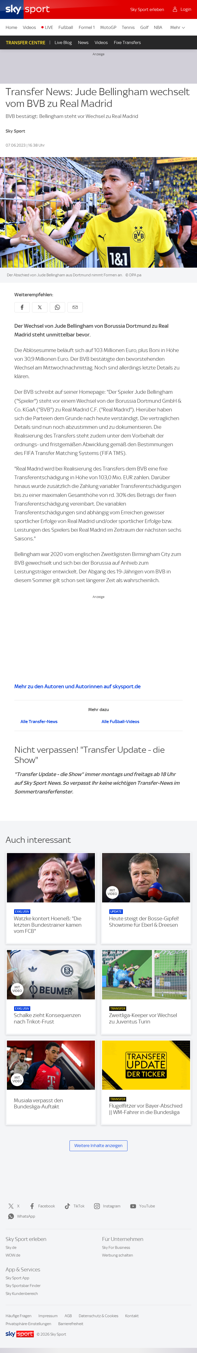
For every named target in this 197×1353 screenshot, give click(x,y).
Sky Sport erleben (147, 9)
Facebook (46, 1206)
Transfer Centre (25, 42)
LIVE (49, 27)
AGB (68, 1316)
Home (11, 27)
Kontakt (132, 1316)
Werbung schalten (117, 1255)
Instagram (112, 1206)
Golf (144, 27)
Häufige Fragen (19, 1316)
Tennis (128, 27)
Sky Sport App (17, 1278)
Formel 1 (87, 27)
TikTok (79, 1206)
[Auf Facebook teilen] (22, 307)
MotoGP (108, 27)
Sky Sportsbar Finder (23, 1285)
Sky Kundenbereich (22, 1293)
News (83, 42)
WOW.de (13, 1255)
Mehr (175, 27)
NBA (158, 27)
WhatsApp (26, 1216)
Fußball (65, 27)
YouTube (147, 1206)
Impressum (48, 1316)
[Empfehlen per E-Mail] (75, 307)
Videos (29, 27)
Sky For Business (116, 1247)
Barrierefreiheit (70, 1324)
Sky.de (11, 1247)
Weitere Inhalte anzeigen (98, 1145)
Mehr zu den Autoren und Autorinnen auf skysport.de (77, 686)
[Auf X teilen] (39, 307)
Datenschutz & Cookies (98, 1316)
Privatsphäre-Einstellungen (28, 1324)
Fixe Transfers (127, 42)
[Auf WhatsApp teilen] (57, 307)
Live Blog (63, 42)
